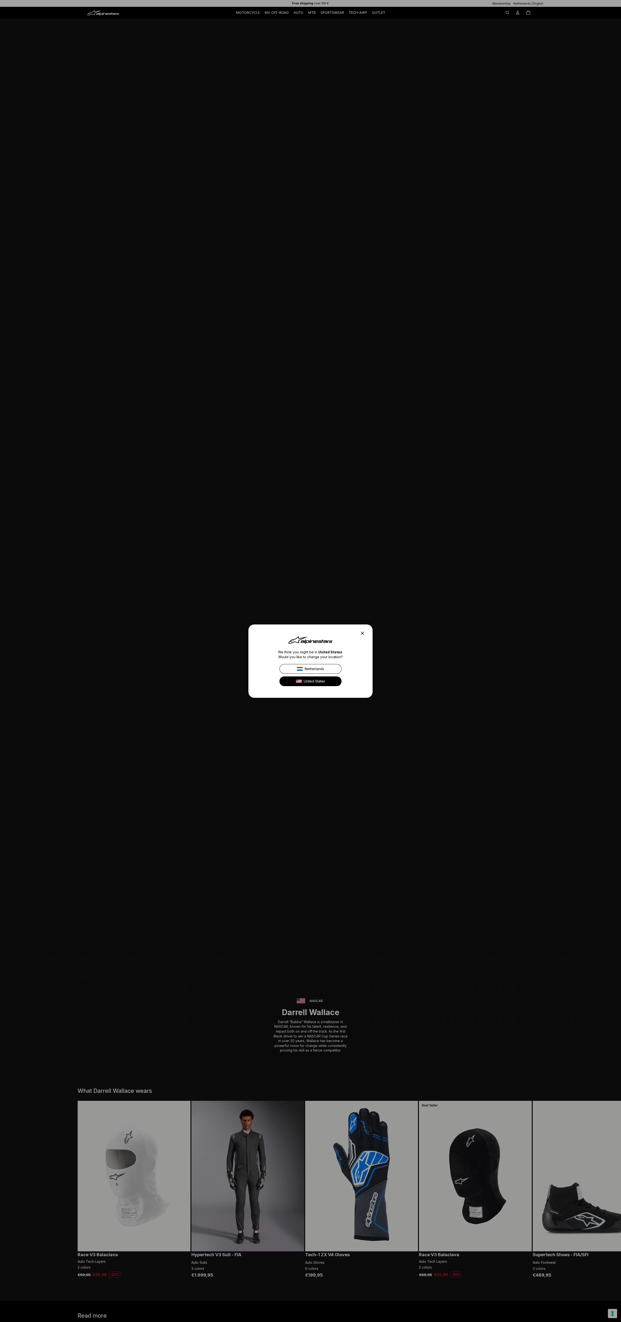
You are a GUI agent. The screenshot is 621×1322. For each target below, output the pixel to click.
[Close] (364, 633)
